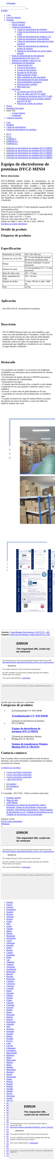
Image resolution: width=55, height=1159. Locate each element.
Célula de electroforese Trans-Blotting (33, 39)
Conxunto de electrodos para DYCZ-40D (34, 96)
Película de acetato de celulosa (30, 103)
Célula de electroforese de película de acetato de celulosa (32, 47)
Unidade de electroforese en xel (39, 812)
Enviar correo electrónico (11, 821)
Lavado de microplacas (27, 70)
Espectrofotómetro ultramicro (29, 82)
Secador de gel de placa (27, 72)
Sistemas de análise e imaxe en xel (26, 60)
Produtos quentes (13, 798)
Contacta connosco (14, 118)
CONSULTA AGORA (11, 768)
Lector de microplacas (26, 68)
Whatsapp (5, 824)
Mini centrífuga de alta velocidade (31, 77)
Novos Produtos (18, 22)
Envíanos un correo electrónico (14, 224)
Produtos (10, 20)
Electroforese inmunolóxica (26, 810)
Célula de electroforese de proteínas (32, 29)
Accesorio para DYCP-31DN (29, 91)
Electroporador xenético (27, 84)
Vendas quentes (18, 24)
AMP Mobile (11, 802)
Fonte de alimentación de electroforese (28, 56)
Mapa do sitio (12, 800)
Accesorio (16, 89)
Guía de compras (13, 17)
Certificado (16, 115)
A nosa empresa (18, 113)
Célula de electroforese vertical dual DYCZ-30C (29, 634)
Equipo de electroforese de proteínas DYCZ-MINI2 (26, 730)
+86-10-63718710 (14, 779)
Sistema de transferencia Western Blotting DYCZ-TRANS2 (30, 745)
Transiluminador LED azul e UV (26, 58)
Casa (8, 15)
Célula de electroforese (21, 27)
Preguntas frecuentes (15, 108)
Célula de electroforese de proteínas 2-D (34, 36)
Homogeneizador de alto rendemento (32, 79)
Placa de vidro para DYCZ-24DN (31, 94)
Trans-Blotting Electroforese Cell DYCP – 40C (30, 632)
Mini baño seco (23, 87)
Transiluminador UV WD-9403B (30, 715)
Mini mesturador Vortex (27, 75)
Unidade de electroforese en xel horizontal (24, 814)
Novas (9, 106)
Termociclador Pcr (25, 65)
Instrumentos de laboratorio (23, 63)
